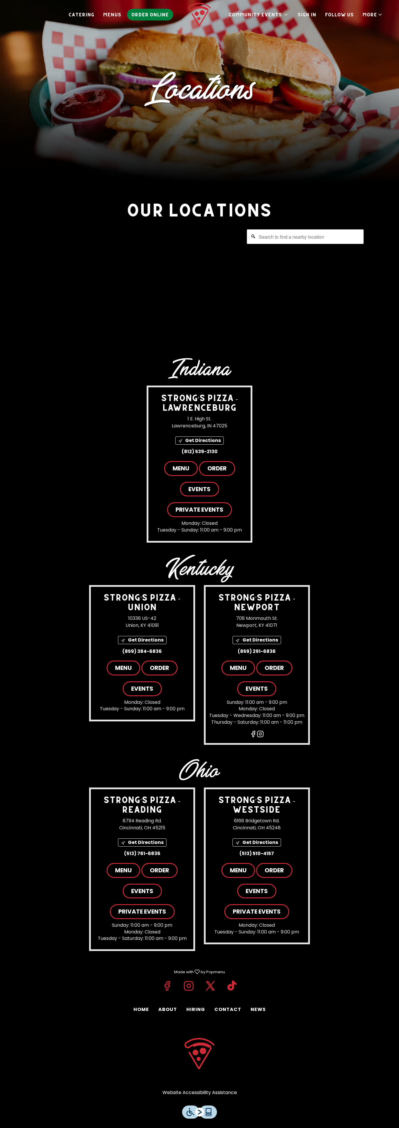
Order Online (150, 14)
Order (217, 468)
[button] (373, 14)
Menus (112, 14)
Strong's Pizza (199, 1053)
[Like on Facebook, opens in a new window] (253, 735)
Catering (81, 14)
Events (199, 489)
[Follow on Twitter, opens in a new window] (210, 985)
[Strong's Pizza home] (199, 14)
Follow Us (339, 14)
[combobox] (305, 236)
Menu (181, 468)
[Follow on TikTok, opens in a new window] (231, 985)
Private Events (199, 509)
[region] (199, 284)
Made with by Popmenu (114, 971)
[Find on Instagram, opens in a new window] (260, 735)
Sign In (307, 14)
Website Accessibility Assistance (199, 1092)
